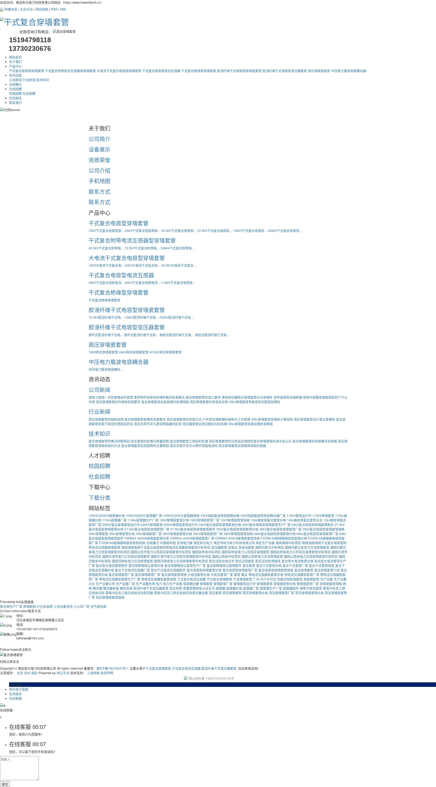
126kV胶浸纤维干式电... (141, 317)
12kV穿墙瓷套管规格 (235, 520)
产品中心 (15, 66)
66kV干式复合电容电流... (142, 282)
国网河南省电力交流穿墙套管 (132, 561)
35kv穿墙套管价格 (122, 533)
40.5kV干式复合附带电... (106, 248)
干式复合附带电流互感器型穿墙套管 (70, 70)
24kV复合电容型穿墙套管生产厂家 (266, 524)
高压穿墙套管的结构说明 (106, 419)
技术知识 (42, 79)
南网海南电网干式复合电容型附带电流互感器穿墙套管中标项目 (165, 547)
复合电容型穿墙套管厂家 (240, 570)
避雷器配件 (291, 588)
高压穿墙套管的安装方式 (184, 419)
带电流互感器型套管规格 (158, 579)
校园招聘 (15, 93)
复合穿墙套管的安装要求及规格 (314, 441)
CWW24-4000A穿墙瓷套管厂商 (192, 538)
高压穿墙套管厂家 (281, 592)
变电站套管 (246, 547)
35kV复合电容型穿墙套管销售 (323, 529)
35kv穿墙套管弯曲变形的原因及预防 (254, 401)
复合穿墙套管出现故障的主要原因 (145, 445)
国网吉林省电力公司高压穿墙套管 (245, 551)
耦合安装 (126, 588)
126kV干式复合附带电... (177, 248)
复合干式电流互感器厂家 (132, 570)
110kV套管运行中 (299, 515)
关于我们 (15, 61)
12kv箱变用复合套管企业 (304, 520)
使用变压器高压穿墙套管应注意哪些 (247, 397)
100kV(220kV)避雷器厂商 (144, 515)
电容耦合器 (191, 583)
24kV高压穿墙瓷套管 (134, 352)
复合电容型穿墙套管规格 (275, 570)
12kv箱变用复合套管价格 (268, 520)
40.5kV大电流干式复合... (178, 265)
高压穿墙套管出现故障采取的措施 (242, 445)
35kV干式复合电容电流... (106, 282)
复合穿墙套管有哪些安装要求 (145, 419)
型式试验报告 (244, 561)
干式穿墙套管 (242, 579)
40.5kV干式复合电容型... (178, 230)
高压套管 (215, 592)
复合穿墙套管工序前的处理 (189, 441)
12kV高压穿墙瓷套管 (103, 352)
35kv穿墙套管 (98, 533)
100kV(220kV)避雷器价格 (107, 515)
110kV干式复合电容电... (178, 282)
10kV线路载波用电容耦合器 (219, 515)
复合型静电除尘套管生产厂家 (185, 565)
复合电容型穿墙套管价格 (204, 570)
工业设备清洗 (63, 606)
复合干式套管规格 (321, 565)
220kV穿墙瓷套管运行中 (181, 524)
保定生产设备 (265, 542)
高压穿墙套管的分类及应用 (228, 441)
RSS (54, 9)
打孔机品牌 (45, 606)
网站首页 (15, 57)
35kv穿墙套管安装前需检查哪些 (250, 423)
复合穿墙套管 (303, 570)
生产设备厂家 (125, 583)
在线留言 (15, 98)
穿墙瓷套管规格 (331, 583)
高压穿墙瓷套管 (319, 70)
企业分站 (26, 9)
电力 (159, 583)
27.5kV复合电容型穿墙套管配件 (192, 529)
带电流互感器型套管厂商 (301, 574)
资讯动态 (15, 75)
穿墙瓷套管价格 (284, 583)
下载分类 (99, 497)
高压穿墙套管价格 (255, 592)
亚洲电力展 (185, 542)
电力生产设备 (172, 583)
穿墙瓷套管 (264, 583)
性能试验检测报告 (289, 579)
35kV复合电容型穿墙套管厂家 (280, 529)
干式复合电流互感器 (191, 579)
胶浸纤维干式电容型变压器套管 (285, 70)
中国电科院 (168, 542)
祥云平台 (63, 673)
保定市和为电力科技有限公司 (234, 542)
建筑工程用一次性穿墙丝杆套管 (111, 397)
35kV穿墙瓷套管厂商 (208, 533)
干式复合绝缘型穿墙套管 (198, 70)
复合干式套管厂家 (295, 565)
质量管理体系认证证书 (199, 588)
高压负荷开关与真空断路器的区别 (158, 423)
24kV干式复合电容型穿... (142, 230)
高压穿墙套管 (232, 592)
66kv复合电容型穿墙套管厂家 (317, 533)
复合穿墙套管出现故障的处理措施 (165, 401)
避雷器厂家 (251, 588)
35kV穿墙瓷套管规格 (238, 533)
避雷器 (220, 588)
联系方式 (99, 191)
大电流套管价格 (199, 574)
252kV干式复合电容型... (285, 230)
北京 (20, 673)
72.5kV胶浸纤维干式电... (106, 317)
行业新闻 (29, 79)
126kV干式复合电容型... (250, 230)
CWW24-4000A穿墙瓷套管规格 (237, 538)
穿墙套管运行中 (244, 583)
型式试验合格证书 (221, 561)
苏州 (27, 673)
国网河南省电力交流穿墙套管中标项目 (181, 561)
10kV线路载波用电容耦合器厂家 (263, 515)
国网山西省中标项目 (226, 556)
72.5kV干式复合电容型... (214, 230)
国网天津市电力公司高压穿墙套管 (126, 556)
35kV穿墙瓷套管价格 (177, 533)
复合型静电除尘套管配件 (224, 565)
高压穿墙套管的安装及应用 (209, 401)
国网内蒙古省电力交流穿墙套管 (307, 547)
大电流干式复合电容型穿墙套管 (119, 70)
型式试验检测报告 (268, 561)
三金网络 (93, 673)
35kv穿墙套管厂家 (149, 533)
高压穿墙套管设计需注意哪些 (314, 419)
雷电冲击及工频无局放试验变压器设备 (181, 592)
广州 (256, 579)
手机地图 (99, 181)
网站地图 (41, 9)
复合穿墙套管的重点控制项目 (109, 441)
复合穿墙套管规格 (174, 574)
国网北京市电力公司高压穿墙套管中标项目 (161, 551)
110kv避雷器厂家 (114, 520)
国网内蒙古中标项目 (269, 547)
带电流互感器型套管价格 (265, 574)
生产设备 (326, 579)
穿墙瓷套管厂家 (308, 583)
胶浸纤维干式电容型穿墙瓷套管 (239, 70)
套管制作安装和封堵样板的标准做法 (159, 397)
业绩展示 (15, 84)
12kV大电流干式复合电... (106, 265)
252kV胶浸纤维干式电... (176, 317)
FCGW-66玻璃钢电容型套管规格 (122, 542)
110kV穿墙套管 (323, 515)
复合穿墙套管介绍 (327, 570)
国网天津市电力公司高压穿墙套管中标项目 (181, 556)
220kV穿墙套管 (152, 524)
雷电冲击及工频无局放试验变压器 (129, 592)
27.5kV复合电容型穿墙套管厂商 (146, 529)
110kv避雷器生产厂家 (143, 520)
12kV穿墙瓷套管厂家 (204, 520)
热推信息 (11, 9)
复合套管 (249, 565)
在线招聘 (15, 89)
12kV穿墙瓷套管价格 (174, 520)
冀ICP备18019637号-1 (113, 668)
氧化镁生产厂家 (11, 606)
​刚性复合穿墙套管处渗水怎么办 (269, 441)
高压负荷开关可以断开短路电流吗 (194, 445)
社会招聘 (29, 93)
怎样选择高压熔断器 (287, 397)
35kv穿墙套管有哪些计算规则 (272, 419)
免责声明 (107, 673)
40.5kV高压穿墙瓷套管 (165, 352)
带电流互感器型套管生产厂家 (119, 579)
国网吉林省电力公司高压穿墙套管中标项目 (300, 551)
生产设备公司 (105, 583)
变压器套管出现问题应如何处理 (205, 423)
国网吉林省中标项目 (206, 551)
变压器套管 (219, 547)
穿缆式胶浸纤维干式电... (176, 334)
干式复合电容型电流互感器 (161, 70)
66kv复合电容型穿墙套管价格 (275, 533)
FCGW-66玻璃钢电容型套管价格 (284, 538)
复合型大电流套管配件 (112, 565)
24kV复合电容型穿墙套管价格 (220, 524)
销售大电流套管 (311, 588)
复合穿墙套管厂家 (147, 574)
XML (63, 9)
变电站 (233, 547)
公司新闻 (15, 79)
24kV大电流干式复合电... (142, 265)
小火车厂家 (81, 606)
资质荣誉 (99, 160)
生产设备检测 (145, 583)
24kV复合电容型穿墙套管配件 (313, 524)
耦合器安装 (111, 588)
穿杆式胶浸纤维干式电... (106, 334)
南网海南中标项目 (288, 542)
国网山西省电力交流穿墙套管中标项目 (311, 556)
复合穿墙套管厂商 (121, 574)
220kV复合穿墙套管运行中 (121, 524)
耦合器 (97, 588)
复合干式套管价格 (269, 565)
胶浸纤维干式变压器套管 (151, 588)
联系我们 (15, 102)
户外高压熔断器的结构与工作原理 (226, 419)
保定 (34, 673)
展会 (244, 574)
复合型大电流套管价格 (297, 561)
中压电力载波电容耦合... (106, 369)
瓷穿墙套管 (311, 579)
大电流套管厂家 (222, 574)
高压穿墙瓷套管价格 (309, 592)
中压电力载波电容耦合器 (348, 70)
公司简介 (99, 139)
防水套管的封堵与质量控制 (150, 441)
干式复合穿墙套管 (219, 579)
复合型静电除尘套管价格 (146, 565)
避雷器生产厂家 (271, 588)
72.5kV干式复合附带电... (141, 248)
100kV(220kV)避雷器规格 (181, 515)
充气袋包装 (98, 606)
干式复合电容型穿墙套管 (26, 70)
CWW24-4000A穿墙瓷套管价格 (146, 538)
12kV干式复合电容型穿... (106, 230)
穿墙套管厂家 (223, 583)
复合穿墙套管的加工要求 (203, 397)
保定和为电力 (203, 542)
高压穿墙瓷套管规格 (110, 597)
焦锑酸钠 (29, 606)
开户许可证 (268, 579)
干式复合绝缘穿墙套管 (104, 300)
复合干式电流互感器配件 (168, 570)
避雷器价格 (234, 588)
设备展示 (99, 149)
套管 (237, 574)
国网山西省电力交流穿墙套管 (262, 556)
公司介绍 (99, 170)
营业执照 (175, 588)
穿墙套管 (206, 583)
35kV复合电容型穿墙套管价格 (237, 529)
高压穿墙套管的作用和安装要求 (118, 401)
